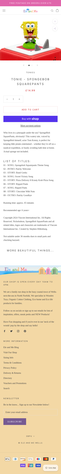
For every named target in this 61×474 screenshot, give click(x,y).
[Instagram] (18, 331)
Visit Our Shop (10, 352)
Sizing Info (8, 357)
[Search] (52, 10)
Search (6, 388)
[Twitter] (11, 331)
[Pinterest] (25, 331)
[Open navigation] (4, 10)
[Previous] (23, 65)
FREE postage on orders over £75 (30, 3)
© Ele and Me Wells (30, 443)
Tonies (30, 72)
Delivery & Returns (12, 373)
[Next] (37, 65)
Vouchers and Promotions (14, 383)
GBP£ (29, 436)
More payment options (30, 125)
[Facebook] (4, 331)
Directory (7, 378)
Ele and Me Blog (11, 347)
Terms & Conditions (12, 362)
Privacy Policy (9, 368)
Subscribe (15, 421)
